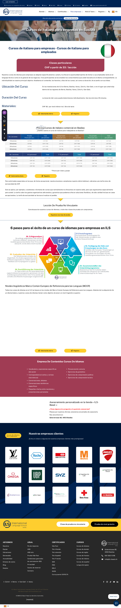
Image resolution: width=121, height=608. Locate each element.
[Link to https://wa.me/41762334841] (4, 121)
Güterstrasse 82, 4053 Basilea (61, 418)
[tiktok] (110, 582)
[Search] (109, 11)
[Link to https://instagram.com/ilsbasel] (4, 112)
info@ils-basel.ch (111, 559)
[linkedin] (117, 582)
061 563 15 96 (110, 556)
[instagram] (107, 582)
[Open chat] (116, 603)
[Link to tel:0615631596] (4, 117)
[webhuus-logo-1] (29, 599)
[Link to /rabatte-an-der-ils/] (4, 129)
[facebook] (103, 582)
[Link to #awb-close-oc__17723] (4, 138)
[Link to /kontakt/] (4, 125)
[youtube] (114, 582)
